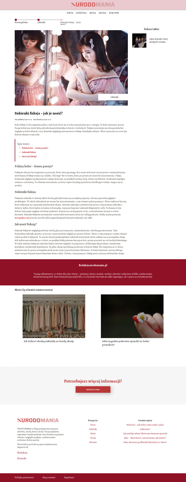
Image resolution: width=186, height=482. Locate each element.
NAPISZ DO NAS (93, 389)
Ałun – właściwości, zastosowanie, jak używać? (145, 437)
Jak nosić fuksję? (29, 156)
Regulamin (69, 477)
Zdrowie (114, 12)
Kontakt (21, 458)
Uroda (102, 12)
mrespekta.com (22, 217)
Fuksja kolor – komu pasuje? (35, 148)
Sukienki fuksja (29, 152)
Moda (92, 12)
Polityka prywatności (24, 477)
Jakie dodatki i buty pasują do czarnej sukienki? (159, 40)
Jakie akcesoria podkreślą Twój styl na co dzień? (145, 442)
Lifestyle (81, 12)
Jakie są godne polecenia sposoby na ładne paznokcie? (125, 343)
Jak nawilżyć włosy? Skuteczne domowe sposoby (145, 433)
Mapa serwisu (48, 477)
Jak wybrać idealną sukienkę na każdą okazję (49, 341)
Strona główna (21, 22)
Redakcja (22, 452)
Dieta (70, 12)
